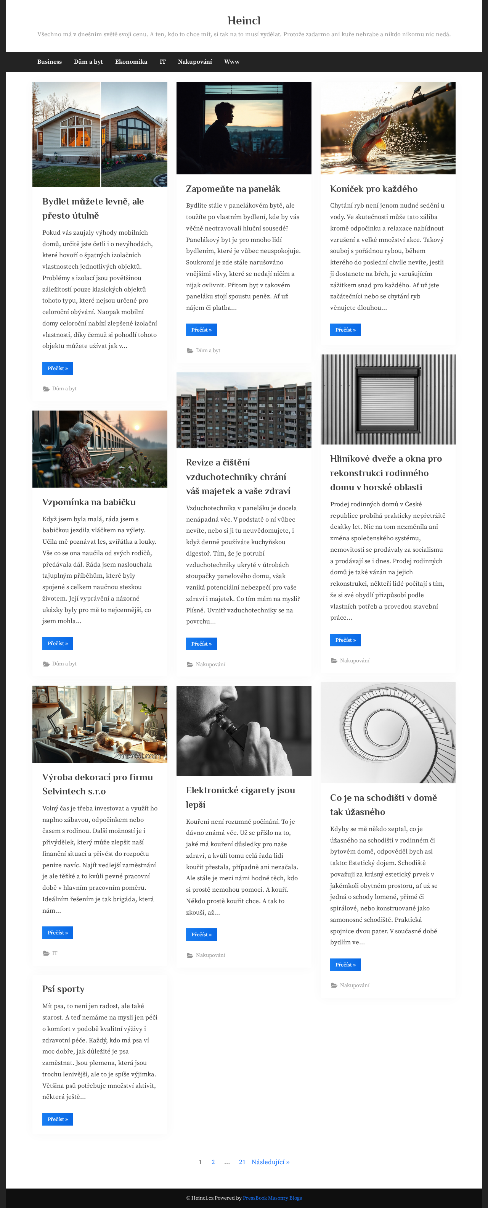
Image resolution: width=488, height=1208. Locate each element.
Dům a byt (88, 62)
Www (232, 62)
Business (49, 62)
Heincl (244, 20)
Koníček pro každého (374, 189)
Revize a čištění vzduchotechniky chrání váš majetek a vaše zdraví (238, 476)
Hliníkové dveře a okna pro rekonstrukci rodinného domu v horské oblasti (386, 472)
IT (163, 62)
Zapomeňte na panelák (233, 189)
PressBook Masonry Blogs (272, 1198)
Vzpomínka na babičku (89, 502)
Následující (268, 1162)
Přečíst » (60, 370)
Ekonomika (131, 62)
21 (242, 1162)
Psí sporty (63, 989)
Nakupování (195, 62)
